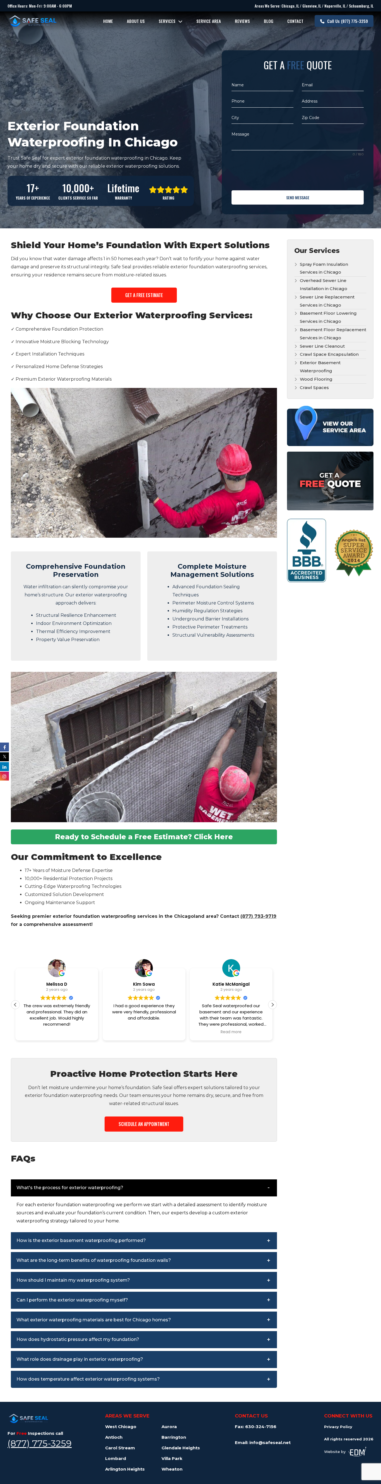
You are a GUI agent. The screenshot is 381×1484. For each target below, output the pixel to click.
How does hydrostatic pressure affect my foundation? (77, 1339)
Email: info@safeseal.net (263, 1442)
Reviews (242, 21)
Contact (295, 21)
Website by (335, 1451)
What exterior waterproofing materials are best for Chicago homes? (93, 1319)
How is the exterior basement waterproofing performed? (81, 1240)
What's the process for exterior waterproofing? (69, 1187)
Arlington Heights (125, 1469)
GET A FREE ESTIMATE (144, 295)
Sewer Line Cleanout (322, 346)
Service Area (208, 21)
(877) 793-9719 (258, 916)
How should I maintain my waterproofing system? (73, 1280)
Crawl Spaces (314, 387)
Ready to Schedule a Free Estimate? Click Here (144, 837)
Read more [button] (231, 1032)
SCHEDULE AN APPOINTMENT (144, 1124)
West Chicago (120, 1426)
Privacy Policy (338, 1426)
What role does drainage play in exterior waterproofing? (79, 1359)
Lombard (115, 1458)
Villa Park (171, 1458)
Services (167, 21)
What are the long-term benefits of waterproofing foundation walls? (93, 1260)
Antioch (113, 1437)
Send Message (297, 197)
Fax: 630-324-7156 (255, 1426)
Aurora (169, 1426)
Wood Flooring (316, 379)
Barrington (173, 1437)
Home (108, 21)
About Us (136, 21)
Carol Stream (120, 1447)
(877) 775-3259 (347, 21)
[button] (272, 1005)
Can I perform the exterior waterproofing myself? (72, 1300)
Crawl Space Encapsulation (329, 354)
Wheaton (171, 1469)
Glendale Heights (180, 1447)
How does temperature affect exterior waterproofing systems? (88, 1379)
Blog (268, 21)
